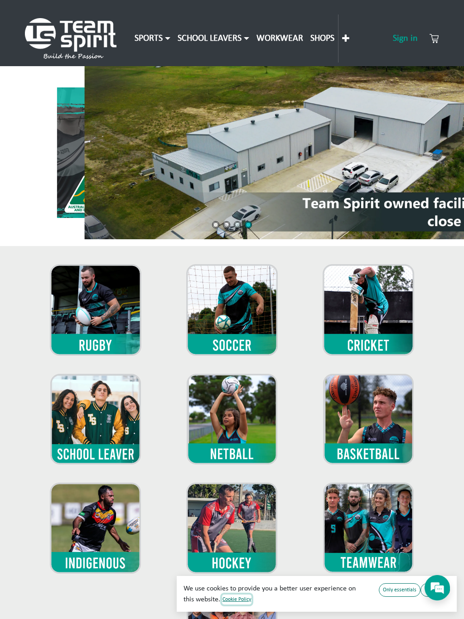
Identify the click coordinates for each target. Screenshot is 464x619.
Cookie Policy (236, 599)
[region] (232, 152)
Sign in (405, 38)
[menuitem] (152, 39)
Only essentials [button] (399, 590)
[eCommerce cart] (434, 39)
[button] (232, 152)
